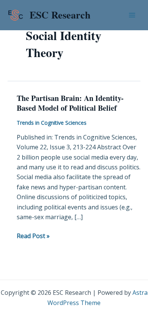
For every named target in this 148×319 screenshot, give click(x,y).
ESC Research (60, 15)
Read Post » (33, 235)
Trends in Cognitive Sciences (52, 122)
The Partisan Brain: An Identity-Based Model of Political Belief (70, 103)
